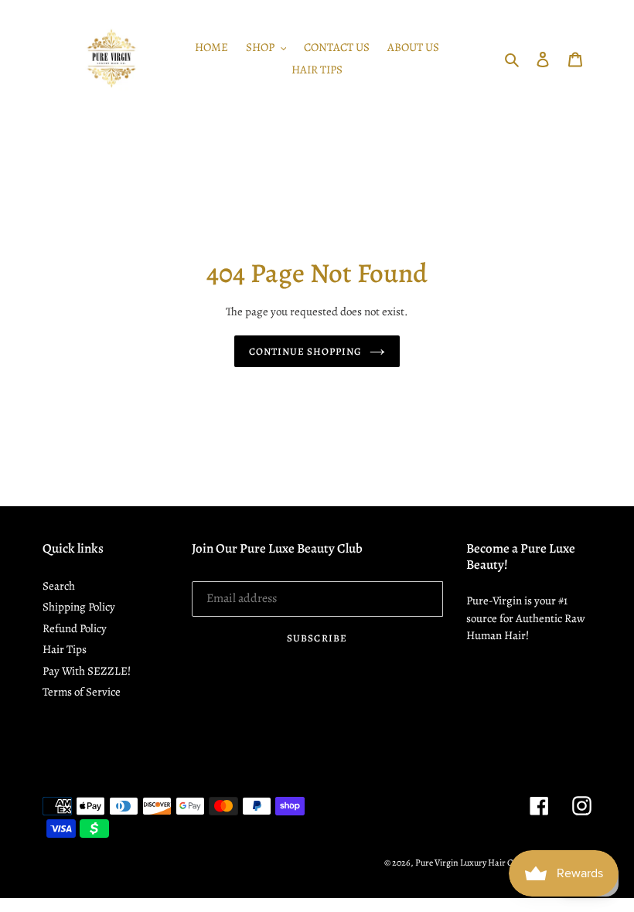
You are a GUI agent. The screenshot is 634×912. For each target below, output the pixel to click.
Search (59, 586)
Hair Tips (65, 649)
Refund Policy (75, 628)
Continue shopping (306, 351)
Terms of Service (82, 691)
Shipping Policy (79, 606)
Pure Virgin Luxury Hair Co (466, 862)
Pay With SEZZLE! (87, 671)
